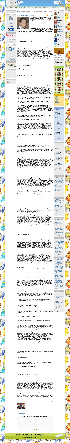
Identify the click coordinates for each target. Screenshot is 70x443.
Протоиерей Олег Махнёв (10, 49)
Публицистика (58, 280)
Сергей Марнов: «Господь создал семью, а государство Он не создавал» (59, 182)
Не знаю (56, 293)
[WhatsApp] (51, 15)
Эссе (56, 288)
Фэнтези (56, 287)
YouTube (9, 82)
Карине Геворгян (27, 15)
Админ (50, 7)
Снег (55, 137)
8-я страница (57, 103)
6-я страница (57, 101)
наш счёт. (11, 23)
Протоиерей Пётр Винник (10, 48)
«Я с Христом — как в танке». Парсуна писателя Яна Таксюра (59, 249)
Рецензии (57, 283)
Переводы (57, 275)
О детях (61, 272)
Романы (60, 283)
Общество (33, 15)
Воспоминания (59, 262)
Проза (60, 277)
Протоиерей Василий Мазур (11, 57)
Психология (59, 279)
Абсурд (55, 258)
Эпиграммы (61, 287)
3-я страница (57, 98)
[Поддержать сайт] (35, 430)
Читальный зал (34, 7)
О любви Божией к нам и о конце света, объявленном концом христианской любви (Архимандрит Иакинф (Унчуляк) (59, 230)
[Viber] (49, 15)
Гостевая (54, 7)
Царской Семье (57, 122)
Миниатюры (60, 270)
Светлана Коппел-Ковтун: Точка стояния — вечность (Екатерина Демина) (59, 187)
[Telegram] (48, 15)
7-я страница (57, 102)
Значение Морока (57, 153)
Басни (61, 259)
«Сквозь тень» (59, 35)
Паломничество (59, 274)
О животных (57, 272)
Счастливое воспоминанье (59, 310)
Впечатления (57, 162)
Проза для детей (59, 278)
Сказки (56, 285)
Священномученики (59, 283)
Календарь (57, 268)
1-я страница (57, 96)
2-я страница (57, 97)
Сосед (56, 127)
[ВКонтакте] (45, 15)
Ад (55, 129)
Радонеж (51, 401)
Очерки (60, 273)
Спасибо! (56, 144)
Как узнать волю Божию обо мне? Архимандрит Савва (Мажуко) (59, 243)
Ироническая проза (59, 267)
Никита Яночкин (9, 73)
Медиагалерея (45, 7)
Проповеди (59, 278)
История (61, 268)
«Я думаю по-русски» (60, 17)
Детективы (57, 263)
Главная (7, 7)
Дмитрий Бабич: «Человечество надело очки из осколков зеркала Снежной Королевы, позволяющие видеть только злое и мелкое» (59, 179)
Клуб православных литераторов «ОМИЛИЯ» (35, 435)
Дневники (60, 264)
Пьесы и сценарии (58, 281)
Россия (22, 15)
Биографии (59, 260)
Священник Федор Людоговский (9, 51)
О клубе (39, 7)
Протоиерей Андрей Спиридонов (10, 55)
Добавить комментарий (21, 413)
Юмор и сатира (60, 288)
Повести (57, 276)
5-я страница (57, 100)
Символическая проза (59, 284)
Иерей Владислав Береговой (11, 59)
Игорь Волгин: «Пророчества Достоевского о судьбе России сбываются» (59, 233)
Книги (19, 7)
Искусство (57, 268)
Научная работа (60, 271)
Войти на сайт (11, 41)
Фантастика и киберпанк (59, 286)
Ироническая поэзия (59, 266)
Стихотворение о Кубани (58, 300)
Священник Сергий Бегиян (11, 58)
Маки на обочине (57, 201)
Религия (61, 282)
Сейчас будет (57, 159)
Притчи (57, 277)
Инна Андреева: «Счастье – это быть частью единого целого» (59, 185)
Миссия (55, 271)
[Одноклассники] (47, 15)
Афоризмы (57, 259)
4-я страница (57, 99)
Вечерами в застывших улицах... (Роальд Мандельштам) (58, 224)
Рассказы (56, 282)
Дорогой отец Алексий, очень (59, 151)
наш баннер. (13, 24)
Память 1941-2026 (57, 133)
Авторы (16, 7)
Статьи (29, 7)
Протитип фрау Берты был (59, 157)
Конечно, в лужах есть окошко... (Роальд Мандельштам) (58, 222)
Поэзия (61, 276)
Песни (61, 275)
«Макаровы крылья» (60, 26)
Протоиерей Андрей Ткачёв (11, 56)
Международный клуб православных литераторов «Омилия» (35, 412)
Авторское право (60, 258)
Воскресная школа (59, 261)
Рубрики (11, 7)
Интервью (24, 7)
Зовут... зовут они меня (58, 124)
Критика (61, 268)
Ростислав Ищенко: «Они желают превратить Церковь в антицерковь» (59, 205)
